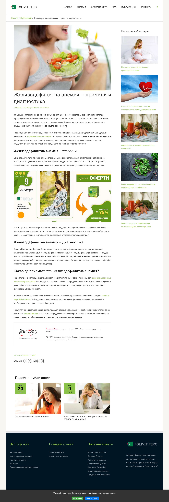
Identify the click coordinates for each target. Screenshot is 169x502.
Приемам (77, 498)
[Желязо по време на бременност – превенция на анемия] (139, 50)
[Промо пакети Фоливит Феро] (62, 196)
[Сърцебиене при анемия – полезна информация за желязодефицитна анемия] (139, 89)
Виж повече (91, 498)
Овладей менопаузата (98, 471)
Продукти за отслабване (99, 475)
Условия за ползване (58, 456)
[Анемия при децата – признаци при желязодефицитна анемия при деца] (139, 206)
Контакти (14, 464)
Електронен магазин (97, 453)
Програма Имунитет (97, 464)
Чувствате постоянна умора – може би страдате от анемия (85, 418)
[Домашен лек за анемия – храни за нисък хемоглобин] (139, 128)
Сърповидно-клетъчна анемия (32, 417)
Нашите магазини (18, 460)
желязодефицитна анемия (39, 136)
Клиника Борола (95, 456)
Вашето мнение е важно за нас (24, 467)
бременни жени (31, 314)
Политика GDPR (56, 453)
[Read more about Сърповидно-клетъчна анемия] (38, 398)
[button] (157, 7)
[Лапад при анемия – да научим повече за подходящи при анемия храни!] (139, 167)
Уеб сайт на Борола (97, 460)
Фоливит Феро (16, 453)
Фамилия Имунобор (97, 467)
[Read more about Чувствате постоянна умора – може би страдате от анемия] (87, 398)
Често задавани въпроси (21, 456)
